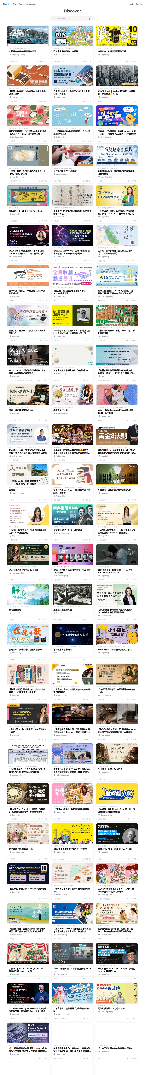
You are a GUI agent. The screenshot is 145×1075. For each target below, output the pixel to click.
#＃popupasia (59, 859)
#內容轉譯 (102, 261)
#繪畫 (100, 420)
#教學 (12, 580)
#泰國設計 (57, 340)
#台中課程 (57, 939)
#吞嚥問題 (57, 181)
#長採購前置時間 (104, 380)
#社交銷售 (102, 460)
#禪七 (12, 500)
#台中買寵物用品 (104, 899)
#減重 (100, 939)
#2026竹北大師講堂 (61, 1018)
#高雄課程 (102, 819)
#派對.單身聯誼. (59, 460)
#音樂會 (57, 380)
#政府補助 (57, 699)
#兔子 (100, 1058)
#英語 (100, 221)
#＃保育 (12, 1018)
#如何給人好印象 (16, 739)
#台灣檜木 (57, 620)
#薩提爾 (57, 500)
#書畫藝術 (13, 699)
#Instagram (14, 261)
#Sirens (101, 580)
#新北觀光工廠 (59, 61)
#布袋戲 (12, 659)
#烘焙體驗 (13, 819)
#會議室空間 (58, 1058)
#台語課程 (57, 141)
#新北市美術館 (15, 181)
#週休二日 (13, 540)
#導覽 (100, 101)
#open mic (13, 978)
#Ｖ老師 (57, 819)
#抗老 (100, 181)
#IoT (11, 1058)
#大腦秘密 (102, 540)
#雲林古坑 (57, 899)
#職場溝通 (102, 620)
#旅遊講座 (102, 500)
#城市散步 (102, 779)
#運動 (12, 301)
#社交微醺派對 (59, 739)
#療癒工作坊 (58, 779)
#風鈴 (56, 221)
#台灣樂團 (13, 221)
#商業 (56, 540)
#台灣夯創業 (14, 460)
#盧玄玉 (12, 340)
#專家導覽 (102, 340)
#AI (99, 141)
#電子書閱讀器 (15, 420)
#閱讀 (12, 939)
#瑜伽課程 (102, 739)
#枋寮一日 (13, 61)
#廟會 (100, 61)
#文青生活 (13, 101)
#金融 (56, 978)
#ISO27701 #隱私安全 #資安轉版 (21, 380)
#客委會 (12, 141)
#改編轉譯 (57, 580)
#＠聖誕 (12, 859)
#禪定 (12, 620)
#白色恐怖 (102, 301)
